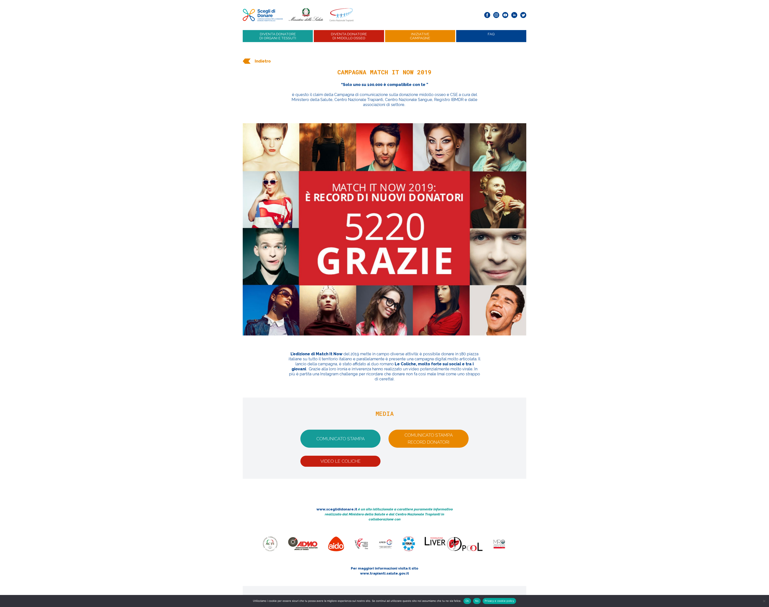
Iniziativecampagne (420, 36)
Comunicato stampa (340, 438)
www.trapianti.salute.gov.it (384, 573)
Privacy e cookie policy (499, 600)
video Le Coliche (340, 461)
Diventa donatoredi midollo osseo (349, 36)
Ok (467, 600)
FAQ (491, 34)
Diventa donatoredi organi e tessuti (277, 36)
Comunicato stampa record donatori (429, 438)
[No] (764, 601)
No (477, 600)
